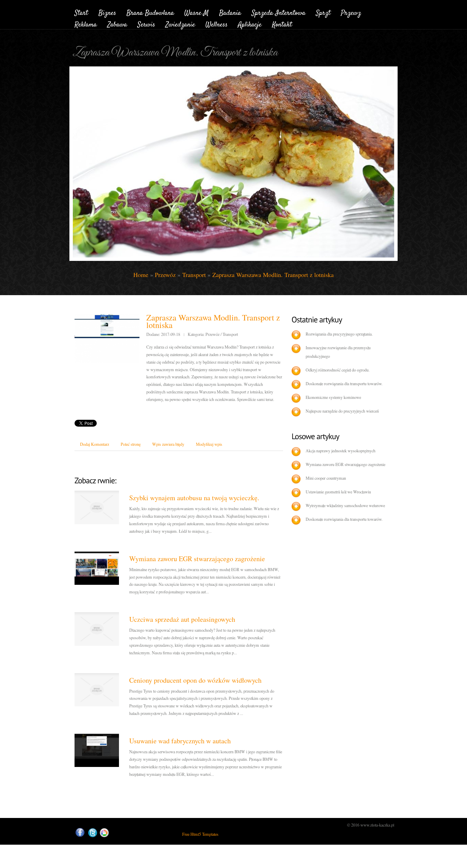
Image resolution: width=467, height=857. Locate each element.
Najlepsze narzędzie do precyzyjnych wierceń (342, 411)
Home (140, 274)
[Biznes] (107, 12)
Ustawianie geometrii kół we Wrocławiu (338, 491)
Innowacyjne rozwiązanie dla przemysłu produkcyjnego (338, 352)
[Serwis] (146, 24)
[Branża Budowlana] (150, 12)
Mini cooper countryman (326, 478)
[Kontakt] (282, 24)
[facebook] (80, 832)
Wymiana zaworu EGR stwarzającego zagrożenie (197, 558)
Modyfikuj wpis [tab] (209, 444)
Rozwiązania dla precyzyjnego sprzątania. (339, 334)
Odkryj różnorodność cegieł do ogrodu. (338, 370)
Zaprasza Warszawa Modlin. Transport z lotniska (273, 274)
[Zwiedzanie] (180, 24)
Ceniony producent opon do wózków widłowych (195, 680)
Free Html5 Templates (200, 834)
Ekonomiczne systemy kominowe (333, 397)
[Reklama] (85, 24)
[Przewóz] (351, 12)
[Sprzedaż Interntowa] (278, 12)
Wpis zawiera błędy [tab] (168, 444)
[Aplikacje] (250, 24)
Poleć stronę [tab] (131, 444)
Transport (194, 274)
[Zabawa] (117, 24)
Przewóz (165, 274)
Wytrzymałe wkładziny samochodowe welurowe (345, 505)
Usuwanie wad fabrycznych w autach (180, 740)
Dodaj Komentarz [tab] (94, 444)
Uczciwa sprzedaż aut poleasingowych (182, 619)
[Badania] (230, 12)
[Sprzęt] (323, 12)
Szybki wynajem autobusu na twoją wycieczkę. (194, 497)
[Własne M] (196, 12)
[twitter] (92, 832)
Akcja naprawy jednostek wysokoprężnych (340, 450)
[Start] (81, 12)
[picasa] (104, 832)
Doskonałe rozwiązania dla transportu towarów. (344, 383)
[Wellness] (216, 24)
